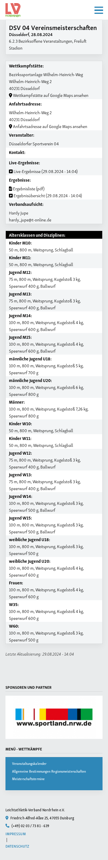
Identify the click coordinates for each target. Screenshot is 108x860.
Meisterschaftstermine (28, 779)
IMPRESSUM (15, 834)
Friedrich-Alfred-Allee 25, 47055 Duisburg (42, 817)
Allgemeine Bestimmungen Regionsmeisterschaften (49, 771)
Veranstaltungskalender (29, 763)
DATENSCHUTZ (17, 846)
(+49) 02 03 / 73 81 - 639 (30, 825)
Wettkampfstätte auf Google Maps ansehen (50, 94)
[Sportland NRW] (54, 717)
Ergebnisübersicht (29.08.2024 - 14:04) (47, 195)
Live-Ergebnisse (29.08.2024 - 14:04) (45, 171)
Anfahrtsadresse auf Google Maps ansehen (49, 126)
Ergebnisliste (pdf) (28, 188)
